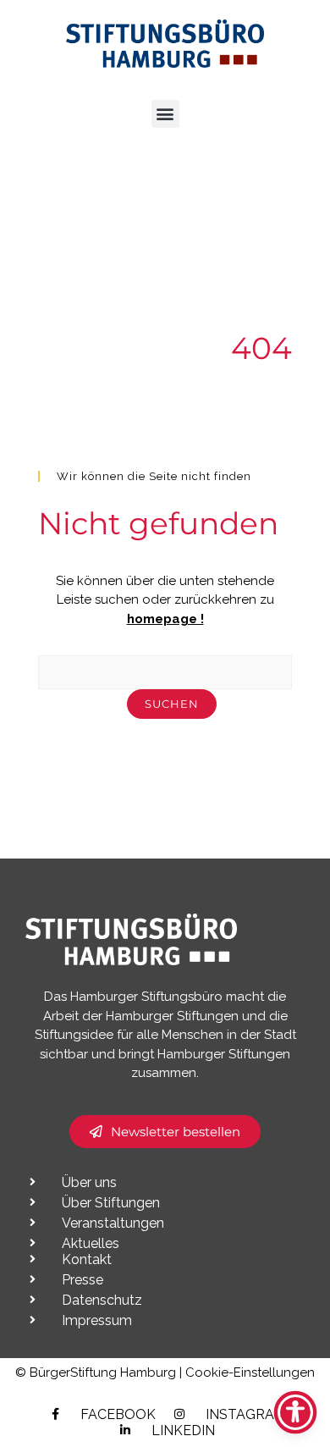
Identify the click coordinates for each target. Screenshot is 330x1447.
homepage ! (165, 619)
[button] (165, 114)
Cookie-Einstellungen (250, 1372)
